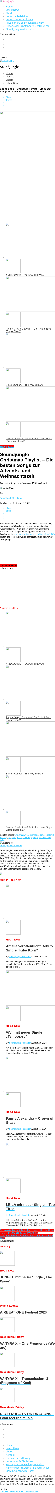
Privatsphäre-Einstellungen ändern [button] (25, 22)
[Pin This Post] (30, 105)
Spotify (34, 837)
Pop (14, 837)
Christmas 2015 (21, 835)
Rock (19, 837)
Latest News (12, 9)
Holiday (3, 837)
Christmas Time (37, 835)
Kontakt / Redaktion (17, 16)
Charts (9, 13)
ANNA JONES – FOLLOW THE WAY (25, 275)
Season (26, 837)
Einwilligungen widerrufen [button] (20, 29)
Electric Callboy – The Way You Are (24, 385)
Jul (10, 837)
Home (9, 6)
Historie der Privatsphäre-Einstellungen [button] (28, 26)
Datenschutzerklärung (18, 1458)
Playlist (10, 76)
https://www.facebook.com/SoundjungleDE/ (34, 534)
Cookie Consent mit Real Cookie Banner (19, 1491)
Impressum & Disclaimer (19, 19)
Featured (50, 835)
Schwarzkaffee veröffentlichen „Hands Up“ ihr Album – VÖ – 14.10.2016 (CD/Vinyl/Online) (27, 1231)
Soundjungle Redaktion (11, 498)
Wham (3, 840)
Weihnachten (45, 837)
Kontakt (10, 1454)
